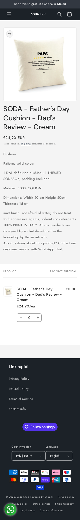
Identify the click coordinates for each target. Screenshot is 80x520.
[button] (9, 14)
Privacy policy (19, 503)
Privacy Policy (19, 378)
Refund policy (66, 497)
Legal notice (28, 510)
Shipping (26, 143)
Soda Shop (23, 497)
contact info (17, 409)
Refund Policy (19, 388)
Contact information (51, 510)
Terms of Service (21, 399)
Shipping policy (64, 503)
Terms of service (41, 503)
